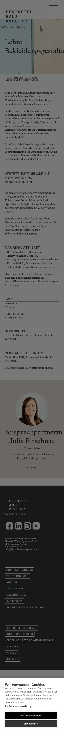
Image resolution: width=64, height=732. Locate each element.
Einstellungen (31, 724)
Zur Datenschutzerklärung (18, 706)
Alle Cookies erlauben (31, 715)
